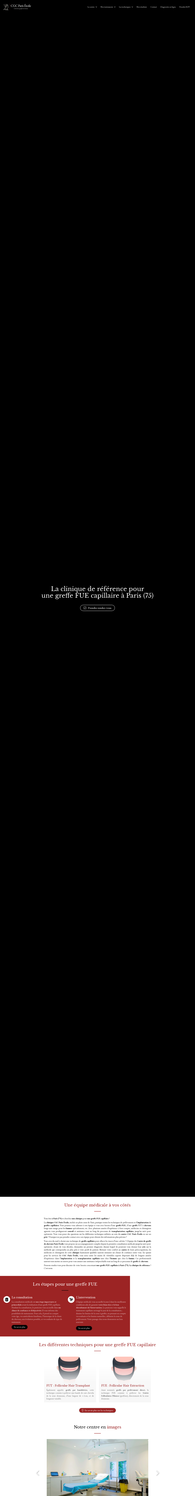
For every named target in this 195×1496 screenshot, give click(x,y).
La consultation (22, 1297)
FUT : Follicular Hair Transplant (68, 1385)
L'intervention (85, 1297)
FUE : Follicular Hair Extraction (122, 1385)
